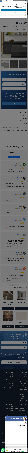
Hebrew (4, 0)
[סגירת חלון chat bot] (5, 417)
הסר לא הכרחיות (13, 12)
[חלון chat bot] (16, 434)
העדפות (13, 15)
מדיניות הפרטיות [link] (23, 16)
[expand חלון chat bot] (7, 417)
